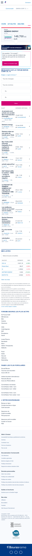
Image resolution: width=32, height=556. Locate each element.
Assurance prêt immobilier (8, 419)
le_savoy (6, 195)
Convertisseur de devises (8, 384)
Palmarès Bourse (6, 378)
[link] (13, 437)
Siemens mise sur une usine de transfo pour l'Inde (8, 133)
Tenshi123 (6, 233)
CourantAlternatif (8, 118)
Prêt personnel (5, 415)
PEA (2, 423)
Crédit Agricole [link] (5, 329)
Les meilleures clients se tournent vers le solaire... (8, 209)
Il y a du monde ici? (7, 230)
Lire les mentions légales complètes (9, 306)
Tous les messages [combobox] (8, 79)
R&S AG (4, 157)
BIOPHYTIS (5, 275)
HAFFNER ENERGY (7, 272)
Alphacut (6, 159)
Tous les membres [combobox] (8, 85)
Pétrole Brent (5, 266)
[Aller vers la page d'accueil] (5, 2)
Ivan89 (5, 137)
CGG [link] (2, 327)
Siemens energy (7, 125)
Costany (6, 180)
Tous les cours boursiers (8, 370)
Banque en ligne (5, 403)
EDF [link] (2, 331)
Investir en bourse (6, 421)
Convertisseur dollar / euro (8, 387)
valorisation (6, 238)
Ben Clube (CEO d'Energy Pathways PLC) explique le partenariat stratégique (7, 146)
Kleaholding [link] (4, 360)
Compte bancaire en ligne (8, 405)
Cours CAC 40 (5, 373)
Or (2, 269)
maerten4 (20, 233)
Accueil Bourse (5, 368)
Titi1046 (20, 166)
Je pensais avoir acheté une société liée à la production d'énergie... (8, 113)
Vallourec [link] (3, 358)
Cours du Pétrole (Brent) (8, 381)
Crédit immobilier (6, 413)
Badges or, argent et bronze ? (9, 75)
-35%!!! (4, 200)
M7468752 (6, 126)
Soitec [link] (3, 354)
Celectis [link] (3, 321)
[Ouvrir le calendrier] (3, 91)
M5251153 (6, 225)
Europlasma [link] (4, 333)
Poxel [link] (2, 351)
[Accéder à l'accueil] (2, 8)
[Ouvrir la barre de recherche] (20, 2)
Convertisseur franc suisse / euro (10, 395)
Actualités (12, 24)
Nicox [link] (2, 343)
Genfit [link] (3, 335)
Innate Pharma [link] (5, 339)
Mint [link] (2, 319)
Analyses (21, 24)
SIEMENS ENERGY (11, 31)
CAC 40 (4, 263)
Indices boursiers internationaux (10, 376)
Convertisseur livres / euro (8, 393)
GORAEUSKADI (21, 127)
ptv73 (5, 166)
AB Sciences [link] (4, 317)
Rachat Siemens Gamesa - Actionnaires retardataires (7, 220)
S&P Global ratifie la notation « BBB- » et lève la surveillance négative (8, 174)
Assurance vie (5, 411)
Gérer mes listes (5, 279)
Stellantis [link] (3, 348)
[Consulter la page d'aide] (23, 2)
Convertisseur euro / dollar (8, 389)
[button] (2, 2)
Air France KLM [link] (5, 315)
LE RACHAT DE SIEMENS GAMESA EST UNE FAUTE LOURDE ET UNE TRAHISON (8, 189)
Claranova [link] (4, 323)
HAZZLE (6, 212)
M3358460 (6, 202)
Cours (3, 24)
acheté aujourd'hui (8, 164)
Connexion (28, 2)
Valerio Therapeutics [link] (7, 345)
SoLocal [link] (3, 356)
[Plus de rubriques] (29, 24)
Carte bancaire (5, 407)
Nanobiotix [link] (4, 341)
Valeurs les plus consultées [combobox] (10, 256)
